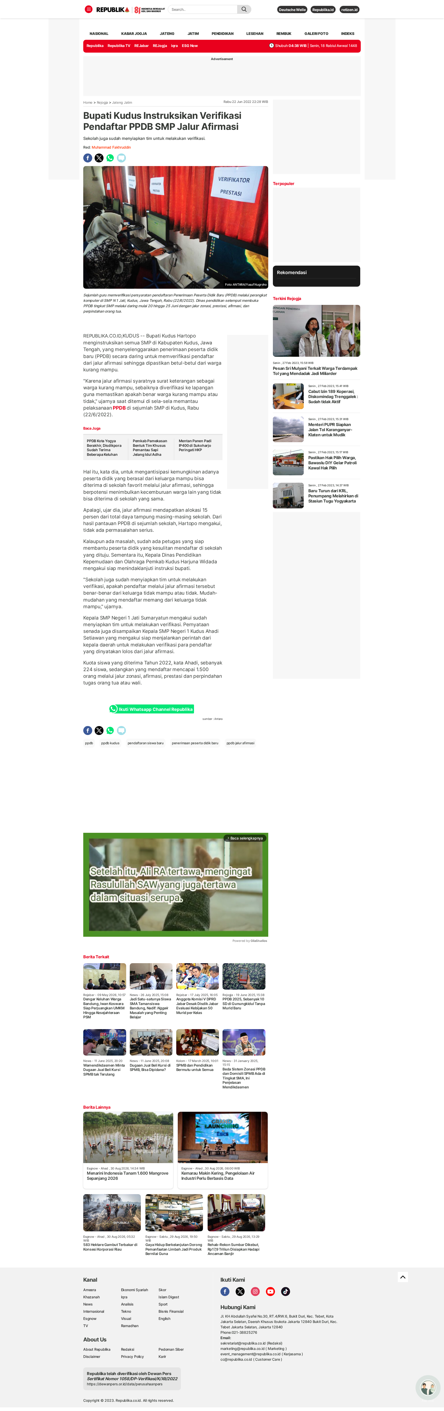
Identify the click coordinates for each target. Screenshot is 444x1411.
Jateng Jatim (122, 102)
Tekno (126, 1311)
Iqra (124, 1297)
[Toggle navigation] (88, 9)
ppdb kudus (110, 743)
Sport (163, 1304)
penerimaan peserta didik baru (195, 743)
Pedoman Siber (171, 1349)
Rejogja (102, 102)
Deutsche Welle (292, 9)
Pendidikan (223, 33)
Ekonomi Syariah (134, 1290)
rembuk (284, 33)
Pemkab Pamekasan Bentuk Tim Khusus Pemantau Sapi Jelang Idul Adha (150, 448)
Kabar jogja (134, 33)
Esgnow (90, 1318)
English (164, 1318)
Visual (126, 1318)
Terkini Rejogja (287, 298)
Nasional (99, 33)
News (88, 1304)
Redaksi (127, 1349)
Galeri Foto (316, 33)
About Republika (96, 1349)
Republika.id (323, 9)
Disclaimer (91, 1356)
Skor (162, 1290)
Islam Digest (169, 1297)
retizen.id (349, 9)
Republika (95, 45)
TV (85, 1325)
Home (87, 102)
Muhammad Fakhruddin (111, 147)
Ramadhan (129, 1325)
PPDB (119, 408)
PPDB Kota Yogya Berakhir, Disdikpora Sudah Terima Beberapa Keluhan (104, 448)
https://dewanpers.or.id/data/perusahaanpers (125, 1384)
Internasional (93, 1311)
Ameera (89, 1290)
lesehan (254, 33)
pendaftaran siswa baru (146, 743)
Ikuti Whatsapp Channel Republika (155, 709)
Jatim (193, 33)
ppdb (89, 743)
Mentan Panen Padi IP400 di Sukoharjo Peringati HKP (195, 445)
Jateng (167, 33)
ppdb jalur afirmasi (240, 743)
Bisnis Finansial (171, 1311)
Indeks (347, 33)
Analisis (127, 1304)
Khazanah (91, 1297)
